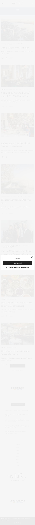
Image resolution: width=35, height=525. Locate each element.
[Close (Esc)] (32, 257)
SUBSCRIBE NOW (17, 263)
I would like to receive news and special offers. (18, 267)
